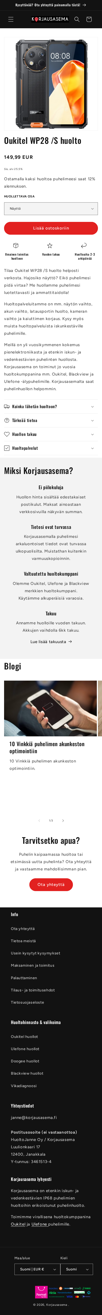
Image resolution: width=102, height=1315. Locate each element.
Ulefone (40, 1224)
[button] (11, 19)
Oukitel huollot (24, 1036)
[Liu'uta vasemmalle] (39, 821)
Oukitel (18, 1224)
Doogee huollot (25, 1061)
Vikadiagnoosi (24, 1086)
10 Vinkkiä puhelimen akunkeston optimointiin (47, 747)
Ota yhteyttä (51, 884)
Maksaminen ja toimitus (32, 965)
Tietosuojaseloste (27, 1002)
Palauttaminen (24, 978)
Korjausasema (56, 1305)
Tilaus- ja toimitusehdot (33, 990)
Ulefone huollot (25, 1049)
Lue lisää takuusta (48, 641)
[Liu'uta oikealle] (63, 821)
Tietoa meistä (23, 941)
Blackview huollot (27, 1073)
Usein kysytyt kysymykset (35, 953)
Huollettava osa (19, 196)
